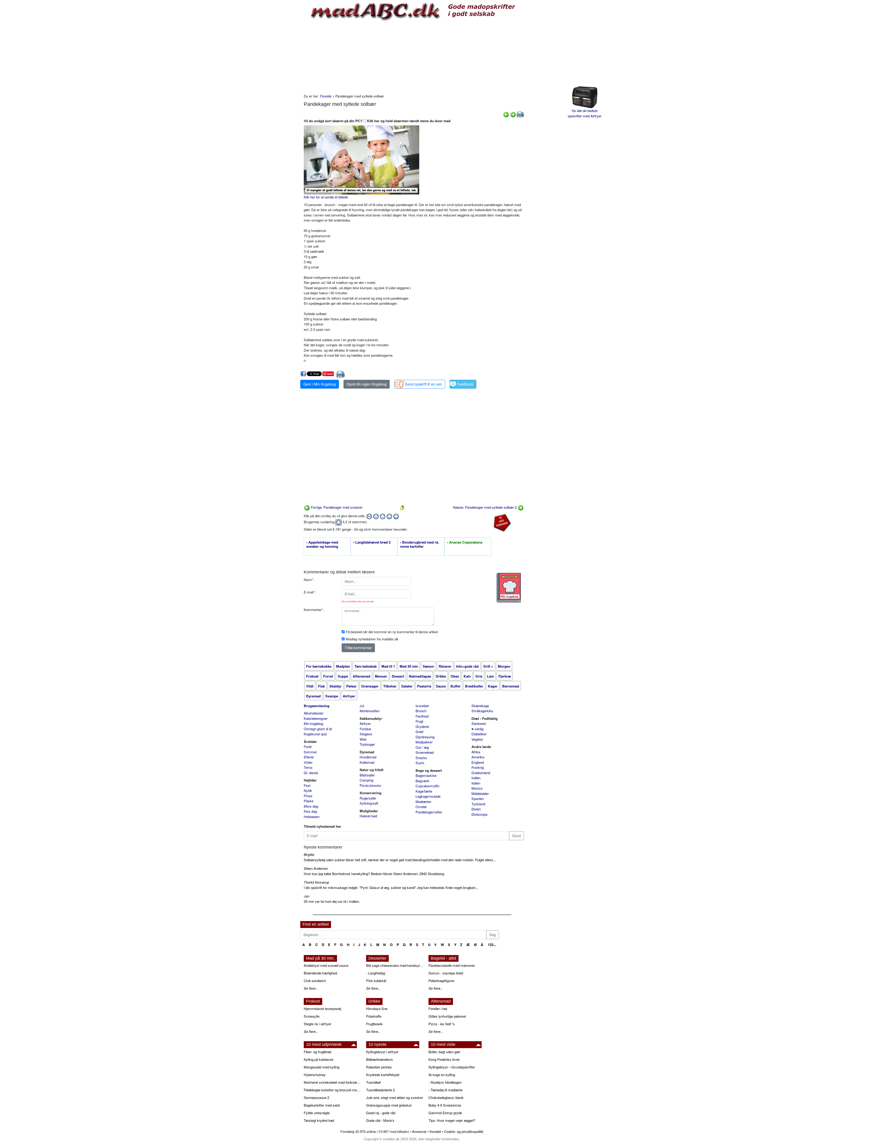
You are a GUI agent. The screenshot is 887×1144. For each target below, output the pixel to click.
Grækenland (480, 772)
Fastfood (422, 716)
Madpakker (424, 741)
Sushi (420, 762)
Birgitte (309, 854)
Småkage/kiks (482, 710)
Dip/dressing (425, 736)
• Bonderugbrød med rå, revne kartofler (419, 544)
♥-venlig (477, 728)
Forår (308, 746)
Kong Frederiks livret (443, 1059)
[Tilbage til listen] (402, 507)
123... (492, 944)
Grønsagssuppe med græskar (389, 1105)
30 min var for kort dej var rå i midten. (332, 901)
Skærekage (480, 705)
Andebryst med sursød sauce (326, 965)
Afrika (475, 751)
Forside (325, 96)
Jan (306, 896)
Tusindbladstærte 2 (380, 1089)
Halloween (311, 816)
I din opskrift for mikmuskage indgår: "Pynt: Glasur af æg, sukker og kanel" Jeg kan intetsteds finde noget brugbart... (391, 887)
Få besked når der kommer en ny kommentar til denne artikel (392, 631)
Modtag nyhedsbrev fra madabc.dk (372, 638)
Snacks (421, 757)
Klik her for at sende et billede (326, 197)
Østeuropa (479, 814)
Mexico (477, 788)
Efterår (309, 757)
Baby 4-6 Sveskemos (444, 1105)
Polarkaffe (373, 1016)
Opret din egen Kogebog (366, 384)
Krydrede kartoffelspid (382, 1074)
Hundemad (368, 757)
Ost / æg (422, 747)
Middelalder (480, 793)
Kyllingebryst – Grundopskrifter (451, 1067)
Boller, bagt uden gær (444, 1051)
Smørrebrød (425, 752)
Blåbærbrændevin (379, 1059)
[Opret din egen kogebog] (509, 587)
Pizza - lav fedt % (441, 1023)
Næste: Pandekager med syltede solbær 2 (485, 507)
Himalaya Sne (376, 1008)
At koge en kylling (441, 1074)
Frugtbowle (374, 1023)
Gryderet (422, 726)
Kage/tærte (424, 791)
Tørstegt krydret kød (319, 1120)
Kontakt (435, 1131)
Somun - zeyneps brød (445, 973)
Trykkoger (367, 744)
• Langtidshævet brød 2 (372, 542)
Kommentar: (314, 609)
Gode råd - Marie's (380, 1120)
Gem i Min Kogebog (319, 384)
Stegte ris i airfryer (317, 1023)
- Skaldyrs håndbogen (445, 1082)
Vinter (308, 762)
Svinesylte (311, 1016)
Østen (476, 808)
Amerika (477, 757)
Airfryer (365, 723)
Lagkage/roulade (428, 796)
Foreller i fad (437, 1008)
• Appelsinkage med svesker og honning (322, 544)
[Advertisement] (414, 56)
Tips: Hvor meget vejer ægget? (451, 1120)
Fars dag (310, 811)
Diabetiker (479, 733)
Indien (475, 777)
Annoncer (419, 1131)
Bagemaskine (426, 775)
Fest (307, 785)
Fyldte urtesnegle (317, 1112)
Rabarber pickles (379, 1067)
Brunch (421, 710)
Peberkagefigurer (441, 980)
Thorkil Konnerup (316, 882)
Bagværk (422, 780)
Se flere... (311, 988)
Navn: (309, 579)
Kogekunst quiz (315, 733)
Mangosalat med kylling (321, 1067)
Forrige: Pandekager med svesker (336, 507)
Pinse (308, 795)
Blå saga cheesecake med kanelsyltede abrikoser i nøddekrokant (395, 965)
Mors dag (311, 806)
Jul (362, 705)
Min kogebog (313, 723)
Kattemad (367, 762)
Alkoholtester (313, 713)
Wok (363, 739)
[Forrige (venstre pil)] (506, 114)
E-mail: (310, 592)
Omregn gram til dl (318, 728)
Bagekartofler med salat (322, 1105)
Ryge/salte (368, 798)
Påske (308, 800)
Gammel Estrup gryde (445, 1112)
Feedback (465, 384)
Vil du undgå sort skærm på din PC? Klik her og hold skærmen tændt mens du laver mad (377, 120)
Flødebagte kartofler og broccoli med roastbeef (332, 1089)
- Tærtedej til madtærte (445, 1089)
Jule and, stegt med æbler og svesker (394, 1097)
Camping (366, 780)
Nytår (308, 790)
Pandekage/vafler (429, 811)
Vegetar (477, 739)
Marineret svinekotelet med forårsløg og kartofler (332, 1082)
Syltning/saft (369, 803)
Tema (308, 767)
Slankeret (478, 723)
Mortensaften (370, 710)
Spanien (477, 798)
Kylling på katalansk (319, 1059)
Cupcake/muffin (427, 785)
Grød (419, 731)
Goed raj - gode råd (380, 1112)
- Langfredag (375, 973)
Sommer (310, 751)
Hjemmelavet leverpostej (322, 1008)
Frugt (419, 721)
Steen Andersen (316, 868)
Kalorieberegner (316, 718)
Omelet (421, 806)
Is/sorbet (422, 705)
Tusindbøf (373, 1082)
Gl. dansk (311, 772)
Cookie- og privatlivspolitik (463, 1131)
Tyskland (478, 803)
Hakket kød (368, 815)
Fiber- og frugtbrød (317, 1051)
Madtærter (423, 801)
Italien (475, 783)
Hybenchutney (315, 1074)
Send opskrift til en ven (423, 384)
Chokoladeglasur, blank (446, 1097)
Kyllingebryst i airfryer (382, 1051)
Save (330, 373)
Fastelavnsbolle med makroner (451, 965)
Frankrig (477, 767)
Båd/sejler (367, 775)
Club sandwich (315, 980)
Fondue (365, 728)
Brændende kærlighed (320, 973)
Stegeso (366, 733)
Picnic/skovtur (370, 785)
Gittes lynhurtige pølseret (447, 1016)
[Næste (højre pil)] (513, 114)
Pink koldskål (376, 980)
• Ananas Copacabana (464, 542)
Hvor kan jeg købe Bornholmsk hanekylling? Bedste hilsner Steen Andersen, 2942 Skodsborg (374, 873)
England (477, 762)
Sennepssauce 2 (316, 1097)
